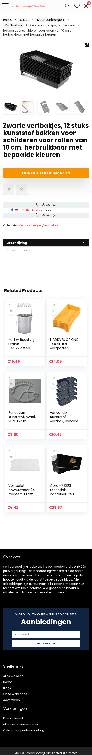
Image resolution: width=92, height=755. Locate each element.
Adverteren (11, 700)
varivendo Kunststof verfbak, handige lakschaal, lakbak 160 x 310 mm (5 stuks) (64, 423)
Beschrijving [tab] (17, 243)
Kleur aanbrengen (50, 20)
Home (7, 20)
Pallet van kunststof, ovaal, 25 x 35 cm (22, 417)
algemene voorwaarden (21, 724)
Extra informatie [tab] (19, 250)
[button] (87, 45)
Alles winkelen (13, 676)
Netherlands (31, 210)
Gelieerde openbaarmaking (23, 730)
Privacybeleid (13, 718)
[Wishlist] (77, 6)
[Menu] (5, 6)
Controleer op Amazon (46, 173)
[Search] (67, 6)
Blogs (7, 688)
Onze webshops (15, 694)
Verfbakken (13, 25)
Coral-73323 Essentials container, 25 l (62, 490)
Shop (24, 20)
